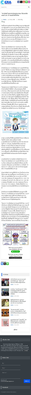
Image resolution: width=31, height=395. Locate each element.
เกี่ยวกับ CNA (6, 340)
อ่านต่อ (26, 350)
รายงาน (4, 19)
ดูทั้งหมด (15, 329)
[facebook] (18, 2)
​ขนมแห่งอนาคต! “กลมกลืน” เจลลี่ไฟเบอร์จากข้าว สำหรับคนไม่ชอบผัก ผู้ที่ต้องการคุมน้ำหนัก (18, 321)
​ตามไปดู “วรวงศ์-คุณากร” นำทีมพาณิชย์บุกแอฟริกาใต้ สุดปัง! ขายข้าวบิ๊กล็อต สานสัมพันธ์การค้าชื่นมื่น (19, 291)
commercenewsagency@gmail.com (7, 381)
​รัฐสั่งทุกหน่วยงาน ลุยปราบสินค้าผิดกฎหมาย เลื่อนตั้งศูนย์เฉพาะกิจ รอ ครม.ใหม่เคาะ (18, 301)
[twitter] (21, 2)
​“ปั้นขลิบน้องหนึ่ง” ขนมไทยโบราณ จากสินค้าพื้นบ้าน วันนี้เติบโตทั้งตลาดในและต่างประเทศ (19, 311)
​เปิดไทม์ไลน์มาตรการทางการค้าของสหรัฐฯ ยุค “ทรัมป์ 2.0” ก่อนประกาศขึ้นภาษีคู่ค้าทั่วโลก (18, 280)
